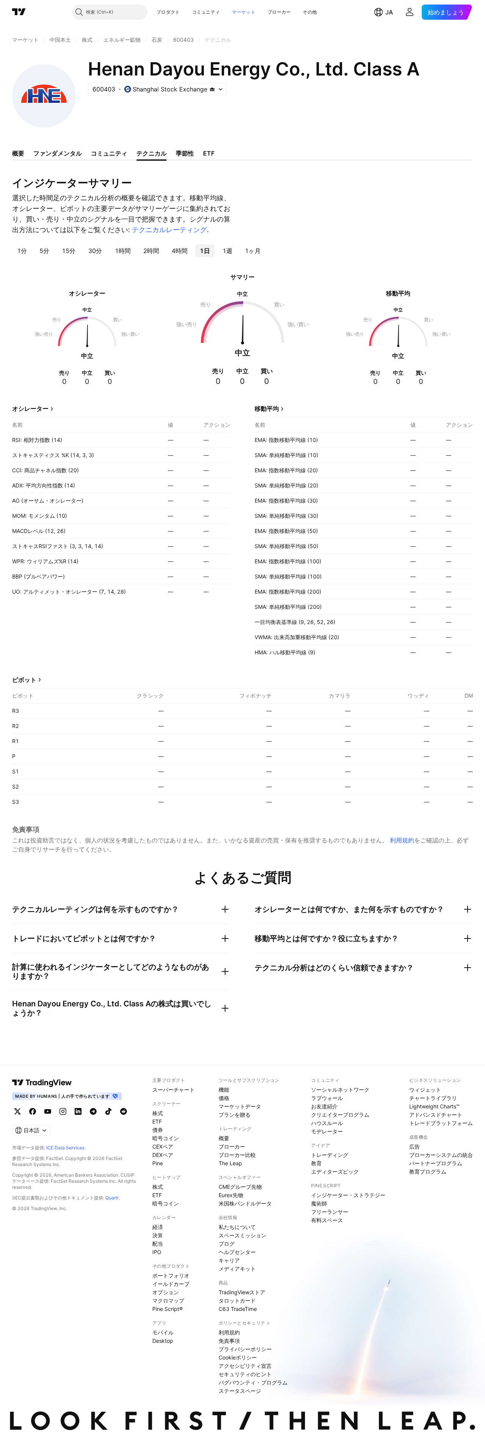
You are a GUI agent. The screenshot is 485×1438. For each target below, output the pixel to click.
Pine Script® (167, 1309)
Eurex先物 (231, 1195)
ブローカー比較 (237, 1155)
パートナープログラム (435, 1163)
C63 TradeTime (238, 1309)
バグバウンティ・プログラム (253, 1382)
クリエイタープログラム (340, 1114)
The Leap (230, 1163)
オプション (165, 1292)
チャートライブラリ (433, 1098)
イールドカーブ (170, 1284)
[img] (212, 89)
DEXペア (162, 1155)
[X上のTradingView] (17, 1111)
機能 (224, 1089)
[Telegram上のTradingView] (93, 1111)
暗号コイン (165, 1138)
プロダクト (168, 12)
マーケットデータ (240, 1106)
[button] (185, 12)
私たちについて (237, 1227)
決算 (157, 1235)
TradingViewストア (242, 1292)
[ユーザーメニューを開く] (409, 12)
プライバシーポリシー (245, 1349)
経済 (157, 1227)
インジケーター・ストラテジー (348, 1195)
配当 (157, 1243)
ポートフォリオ (170, 1275)
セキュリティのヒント (245, 1374)
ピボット (24, 680)
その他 (310, 12)
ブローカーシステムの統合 (441, 1155)
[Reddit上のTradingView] (123, 1111)
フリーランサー (329, 1212)
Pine (157, 1163)
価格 (224, 1098)
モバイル (163, 1332)
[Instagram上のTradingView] (63, 1111)
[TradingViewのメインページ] (19, 12)
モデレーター (327, 1131)
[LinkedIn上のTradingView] (78, 1111)
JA (389, 12)
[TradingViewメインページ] (42, 1082)
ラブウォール (327, 1098)
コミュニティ (206, 12)
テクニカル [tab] (151, 153)
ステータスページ (240, 1391)
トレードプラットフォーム (441, 1123)
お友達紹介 (324, 1106)
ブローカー (279, 12)
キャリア (229, 1260)
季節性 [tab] (185, 153)
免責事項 (229, 1340)
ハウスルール (327, 1123)
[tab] (21, 250)
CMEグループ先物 (240, 1186)
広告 (414, 1146)
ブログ (227, 1243)
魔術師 (319, 1203)
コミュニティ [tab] (109, 153)
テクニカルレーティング (169, 230)
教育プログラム (427, 1171)
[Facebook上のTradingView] (32, 1111)
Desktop (162, 1340)
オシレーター (30, 408)
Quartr (112, 1198)
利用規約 (402, 840)
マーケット (243, 12)
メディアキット (237, 1268)
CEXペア (162, 1146)
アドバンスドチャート (435, 1114)
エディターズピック (335, 1171)
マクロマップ (168, 1300)
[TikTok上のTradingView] (108, 1111)
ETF (157, 1121)
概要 (224, 1138)
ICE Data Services (65, 1147)
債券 (157, 1130)
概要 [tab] (18, 153)
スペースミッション (242, 1235)
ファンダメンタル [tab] (57, 153)
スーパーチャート (173, 1089)
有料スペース (327, 1220)
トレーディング (329, 1155)
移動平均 (267, 408)
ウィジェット (425, 1089)
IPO (156, 1252)
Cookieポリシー (238, 1357)
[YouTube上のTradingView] (47, 1111)
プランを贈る (234, 1114)
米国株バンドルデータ (245, 1203)
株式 (157, 1113)
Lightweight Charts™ (434, 1106)
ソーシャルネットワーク (340, 1089)
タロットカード (237, 1300)
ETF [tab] (208, 153)
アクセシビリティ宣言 (245, 1366)
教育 (316, 1163)
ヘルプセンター (237, 1252)
